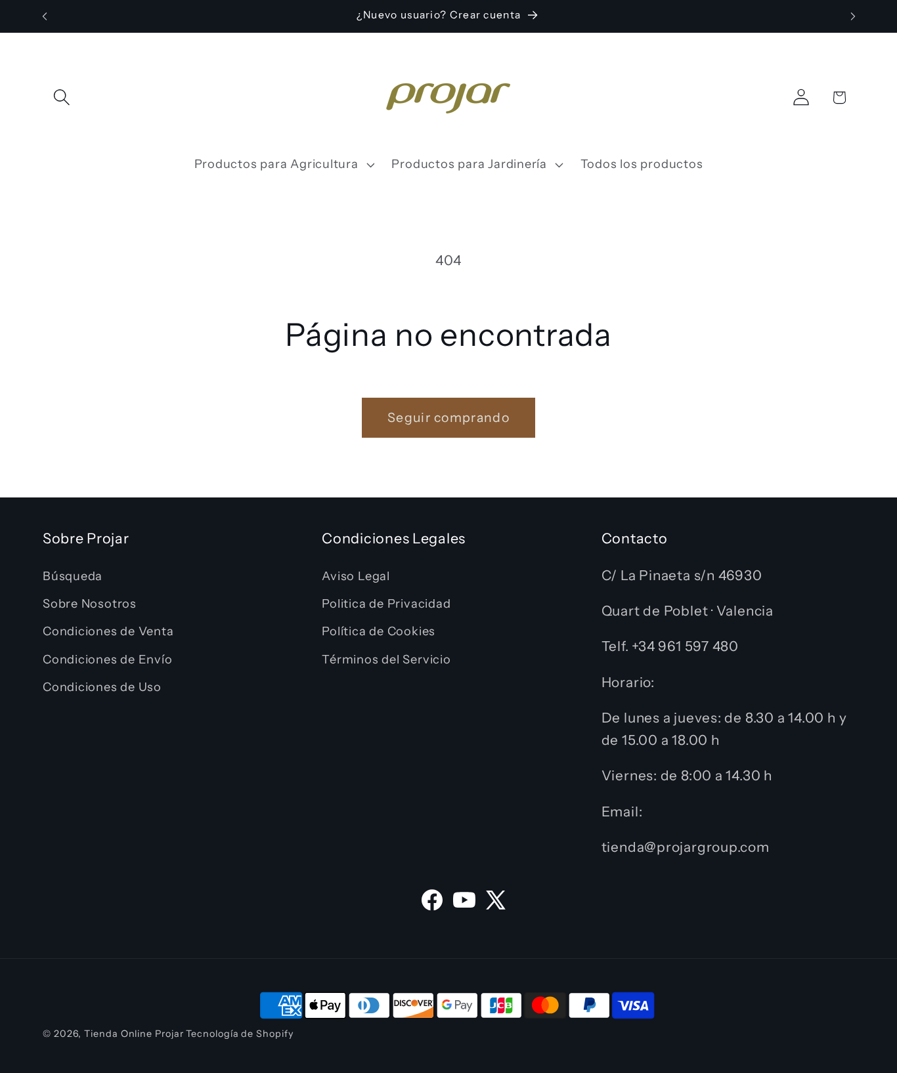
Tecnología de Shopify (239, 1034)
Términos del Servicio (386, 659)
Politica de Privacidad (386, 603)
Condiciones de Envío (108, 659)
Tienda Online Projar (133, 1034)
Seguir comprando (448, 417)
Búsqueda (72, 575)
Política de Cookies (378, 631)
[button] (61, 97)
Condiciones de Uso (102, 686)
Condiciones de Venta (108, 631)
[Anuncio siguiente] (853, 16)
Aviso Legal (356, 575)
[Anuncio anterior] (44, 16)
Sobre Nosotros (90, 603)
